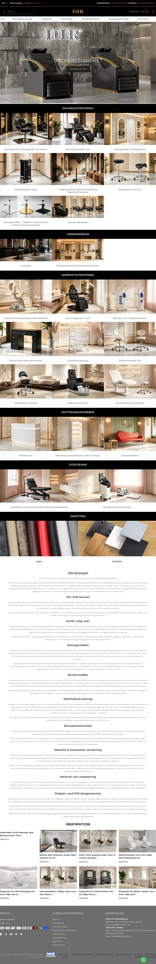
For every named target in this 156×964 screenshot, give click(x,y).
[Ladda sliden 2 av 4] (58, 103)
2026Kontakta (150, 954)
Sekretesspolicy (59, 938)
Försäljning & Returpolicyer (64, 930)
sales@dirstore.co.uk (32, 3)
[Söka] (4, 11)
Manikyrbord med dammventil (26, 360)
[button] (25, 19)
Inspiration (78, 824)
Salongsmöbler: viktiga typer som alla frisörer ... (58, 893)
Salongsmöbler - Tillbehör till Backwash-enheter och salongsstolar (26, 223)
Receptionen (26, 455)
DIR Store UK (51, 814)
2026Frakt (138, 954)
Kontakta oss (58, 923)
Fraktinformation (60, 927)
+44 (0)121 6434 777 (118, 3)
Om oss (56, 919)
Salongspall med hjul (129, 189)
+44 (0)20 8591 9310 (145, 3)
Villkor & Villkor (59, 934)
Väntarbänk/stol (130, 455)
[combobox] (18, 11)
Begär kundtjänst (7, 919)
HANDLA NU (78, 69)
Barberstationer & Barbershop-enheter (78, 265)
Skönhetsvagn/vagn (78, 360)
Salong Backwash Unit (78, 149)
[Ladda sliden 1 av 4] (19, 103)
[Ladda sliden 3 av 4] (97, 103)
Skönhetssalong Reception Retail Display (78, 455)
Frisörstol (26, 265)
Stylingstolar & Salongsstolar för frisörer (26, 149)
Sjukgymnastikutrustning (117, 507)
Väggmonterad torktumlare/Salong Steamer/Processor (78, 190)
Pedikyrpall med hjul (26, 403)
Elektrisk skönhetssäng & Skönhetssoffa (26, 318)
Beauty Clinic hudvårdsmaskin (130, 318)
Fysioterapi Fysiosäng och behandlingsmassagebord (39, 507)
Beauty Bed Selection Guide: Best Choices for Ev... (58, 856)
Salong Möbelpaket (78, 222)
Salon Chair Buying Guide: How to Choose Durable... (97, 856)
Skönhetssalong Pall (130, 360)
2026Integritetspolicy (104, 954)
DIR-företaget (78, 573)
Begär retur (5, 923)
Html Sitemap (59, 945)
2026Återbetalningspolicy (82, 954)
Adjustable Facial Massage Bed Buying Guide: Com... (16, 834)
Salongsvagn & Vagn (26, 189)
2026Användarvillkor (123, 954)
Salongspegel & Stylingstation (130, 149)
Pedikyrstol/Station (78, 403)
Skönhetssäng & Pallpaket (130, 403)
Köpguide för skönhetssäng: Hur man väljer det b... (17, 893)
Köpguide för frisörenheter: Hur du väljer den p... (96, 893)
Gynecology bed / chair (78, 318)
